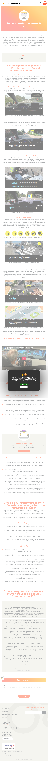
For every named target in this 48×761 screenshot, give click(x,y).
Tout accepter (24, 384)
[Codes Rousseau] (11, 3)
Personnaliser (24, 386)
